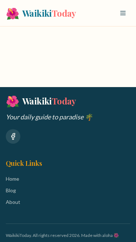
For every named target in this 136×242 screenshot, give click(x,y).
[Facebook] (13, 136)
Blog (11, 190)
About (13, 202)
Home (12, 179)
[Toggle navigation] (123, 13)
